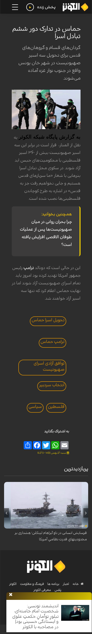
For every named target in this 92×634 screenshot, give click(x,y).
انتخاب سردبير (51, 385)
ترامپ (28, 268)
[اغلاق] (10, 594)
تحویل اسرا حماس (48, 320)
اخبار (65, 583)
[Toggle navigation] (15, 7)
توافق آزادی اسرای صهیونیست (49, 366)
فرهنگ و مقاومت (32, 583)
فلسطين (56, 406)
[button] (85, 513)
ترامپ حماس (52, 342)
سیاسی (35, 406)
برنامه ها (53, 583)
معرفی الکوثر (42, 589)
